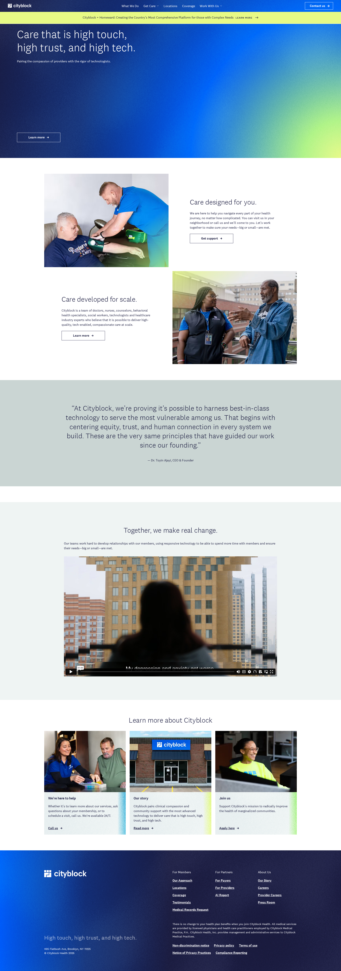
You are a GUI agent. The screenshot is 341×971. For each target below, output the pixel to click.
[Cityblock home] (106, 874)
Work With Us (209, 6)
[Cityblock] (20, 6)
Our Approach (182, 880)
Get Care (149, 6)
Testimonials (181, 902)
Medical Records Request (190, 910)
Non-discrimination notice (190, 945)
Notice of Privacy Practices (191, 953)
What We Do (130, 6)
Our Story (265, 880)
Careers (263, 888)
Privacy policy (224, 945)
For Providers (224, 888)
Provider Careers (270, 895)
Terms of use (248, 945)
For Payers (223, 880)
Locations (170, 6)
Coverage (188, 6)
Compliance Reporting (231, 953)
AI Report (222, 895)
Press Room (266, 902)
